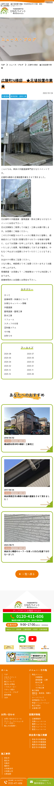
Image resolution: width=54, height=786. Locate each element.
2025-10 (7, 373)
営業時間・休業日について (16, 299)
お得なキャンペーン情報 (15, 303)
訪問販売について (39, 700)
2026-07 (30, 353)
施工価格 (35, 690)
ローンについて (38, 697)
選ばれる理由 (9, 684)
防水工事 (8, 315)
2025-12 (7, 369)
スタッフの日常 (11, 323)
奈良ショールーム (39, 726)
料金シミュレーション (40, 703)
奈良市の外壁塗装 (39, 739)
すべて (7, 295)
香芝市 (6, 760)
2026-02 (7, 365)
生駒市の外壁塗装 (39, 742)
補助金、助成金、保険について (41, 694)
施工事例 (5, 753)
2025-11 (30, 369)
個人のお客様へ (10, 726)
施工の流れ (36, 705)
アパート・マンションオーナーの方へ (13, 722)
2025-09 (30, 373)
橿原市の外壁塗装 (39, 744)
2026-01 (30, 365)
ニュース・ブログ (16, 64)
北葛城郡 (7, 774)
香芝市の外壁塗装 (39, 747)
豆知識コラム (10, 327)
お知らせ (8, 335)
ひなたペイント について (10, 678)
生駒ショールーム (39, 721)
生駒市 (6, 763)
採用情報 (7, 695)
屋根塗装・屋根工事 (13, 311)
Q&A (6, 697)
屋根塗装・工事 (41, 680)
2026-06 (7, 357)
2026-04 (7, 361)
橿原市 (6, 766)
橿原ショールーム (39, 724)
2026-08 (7, 353)
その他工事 (39, 688)
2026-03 (30, 361)
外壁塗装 (8, 307)
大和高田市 (8, 768)
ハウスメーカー (10, 687)
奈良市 (6, 758)
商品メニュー (37, 674)
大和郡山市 (8, 771)
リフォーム (9, 319)
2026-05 (30, 357)
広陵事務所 (36, 719)
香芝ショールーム (39, 729)
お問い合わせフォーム (13, 719)
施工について (9, 681)
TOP (3, 64)
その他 (7, 331)
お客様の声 (36, 708)
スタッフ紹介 (9, 689)
